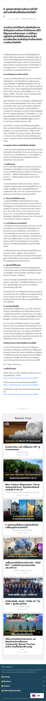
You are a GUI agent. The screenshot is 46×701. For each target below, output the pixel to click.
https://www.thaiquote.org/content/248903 (21, 385)
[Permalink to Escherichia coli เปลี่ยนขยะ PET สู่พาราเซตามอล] (23, 432)
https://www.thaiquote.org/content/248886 (21, 394)
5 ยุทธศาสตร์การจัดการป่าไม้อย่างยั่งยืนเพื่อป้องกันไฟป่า (20, 10)
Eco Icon (28, 570)
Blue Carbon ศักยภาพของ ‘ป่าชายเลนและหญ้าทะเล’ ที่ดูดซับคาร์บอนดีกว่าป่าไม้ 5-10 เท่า (22, 487)
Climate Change (26, 19)
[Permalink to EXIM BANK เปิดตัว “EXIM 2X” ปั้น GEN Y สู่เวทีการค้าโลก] (23, 587)
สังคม (34, 19)
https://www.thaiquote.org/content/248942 (21, 378)
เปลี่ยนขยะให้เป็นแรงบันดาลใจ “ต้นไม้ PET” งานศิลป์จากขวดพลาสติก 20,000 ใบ (23, 565)
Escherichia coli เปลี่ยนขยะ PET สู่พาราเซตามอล (22, 448)
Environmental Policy (25, 492)
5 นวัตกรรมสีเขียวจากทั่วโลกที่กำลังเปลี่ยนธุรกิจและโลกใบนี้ (22, 526)
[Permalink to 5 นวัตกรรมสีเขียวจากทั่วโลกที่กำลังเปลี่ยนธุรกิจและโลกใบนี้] (23, 510)
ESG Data (36, 492)
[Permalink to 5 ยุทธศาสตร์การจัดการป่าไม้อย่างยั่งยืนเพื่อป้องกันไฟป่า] (4, 16)
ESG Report (28, 530)
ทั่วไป (16, 606)
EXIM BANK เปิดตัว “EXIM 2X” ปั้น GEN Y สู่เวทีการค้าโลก (22, 602)
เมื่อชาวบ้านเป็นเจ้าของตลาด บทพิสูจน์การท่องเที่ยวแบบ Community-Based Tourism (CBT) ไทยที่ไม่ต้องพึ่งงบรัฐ (20, 642)
